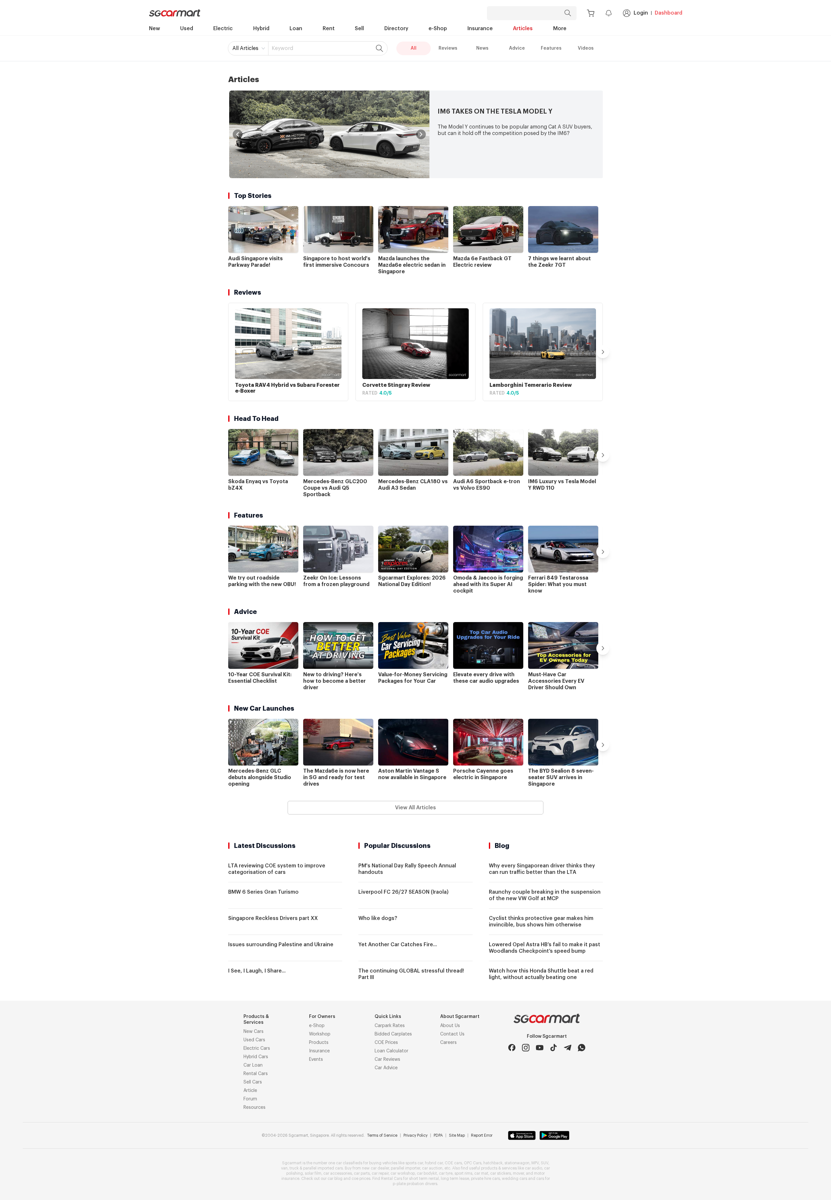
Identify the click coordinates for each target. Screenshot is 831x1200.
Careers (448, 1042)
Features (551, 48)
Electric (223, 28)
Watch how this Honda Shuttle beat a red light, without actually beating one (541, 974)
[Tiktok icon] (553, 1047)
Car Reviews (387, 1059)
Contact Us (452, 1034)
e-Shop (437, 28)
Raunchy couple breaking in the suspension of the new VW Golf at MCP (545, 895)
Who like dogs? (377, 918)
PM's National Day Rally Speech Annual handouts (407, 869)
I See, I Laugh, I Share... (257, 970)
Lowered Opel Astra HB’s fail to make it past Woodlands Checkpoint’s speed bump (544, 948)
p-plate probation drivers (415, 1184)
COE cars (453, 1163)
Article (250, 1090)
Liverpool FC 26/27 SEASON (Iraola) (403, 892)
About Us (450, 1025)
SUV (544, 1163)
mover (518, 1173)
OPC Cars (472, 1163)
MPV (535, 1163)
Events (316, 1059)
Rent (329, 28)
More (559, 28)
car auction (432, 1168)
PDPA (438, 1135)
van (284, 1168)
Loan (296, 28)
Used (186, 28)
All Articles (245, 48)
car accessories (337, 1173)
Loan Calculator (391, 1051)
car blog (335, 1179)
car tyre (446, 1173)
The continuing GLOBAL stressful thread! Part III (411, 974)
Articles (523, 28)
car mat (481, 1173)
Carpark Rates (390, 1025)
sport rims (463, 1173)
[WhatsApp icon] (581, 1047)
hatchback (492, 1163)
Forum (250, 1099)
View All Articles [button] (415, 807)
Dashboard (668, 13)
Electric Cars (256, 1048)
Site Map (457, 1135)
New (154, 28)
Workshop (319, 1034)
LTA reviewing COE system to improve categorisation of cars (276, 869)
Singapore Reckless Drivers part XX (273, 918)
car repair (380, 1173)
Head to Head (256, 418)
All (413, 48)
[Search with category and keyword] (568, 13)
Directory (396, 28)
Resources (254, 1107)
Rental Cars (255, 1073)
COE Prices (386, 1042)
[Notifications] (609, 13)
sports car (414, 1163)
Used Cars (254, 1040)
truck (294, 1168)
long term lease (455, 1179)
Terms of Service (382, 1135)
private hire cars (485, 1179)
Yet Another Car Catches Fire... (397, 944)
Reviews (448, 48)
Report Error (481, 1135)
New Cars (253, 1031)
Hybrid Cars (255, 1057)
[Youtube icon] (539, 1047)
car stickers (500, 1173)
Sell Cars (252, 1082)
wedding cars (514, 1179)
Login (641, 13)
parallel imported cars (323, 1168)
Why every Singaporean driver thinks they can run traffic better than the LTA (542, 869)
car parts (362, 1173)
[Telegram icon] (567, 1047)
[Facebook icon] (511, 1047)
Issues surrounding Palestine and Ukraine (280, 944)
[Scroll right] (602, 351)
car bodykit (427, 1173)
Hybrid (261, 28)
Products (319, 1042)
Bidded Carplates (393, 1034)
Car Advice (386, 1068)
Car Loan (253, 1065)
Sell (359, 28)
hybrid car (434, 1163)
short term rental (424, 1179)
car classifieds (349, 1163)
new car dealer (375, 1168)
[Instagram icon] (525, 1047)
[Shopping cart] (590, 13)
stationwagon (516, 1163)
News (482, 48)
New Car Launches (264, 708)
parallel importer (405, 1168)
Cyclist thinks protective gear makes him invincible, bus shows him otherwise (541, 921)
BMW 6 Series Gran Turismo (263, 892)
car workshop (403, 1173)
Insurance (480, 28)
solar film (313, 1173)
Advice (517, 48)
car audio (533, 1168)
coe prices (361, 1179)
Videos (586, 48)
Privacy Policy (415, 1135)
